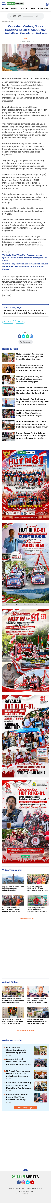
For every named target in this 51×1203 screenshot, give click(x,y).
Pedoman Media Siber (34, 1188)
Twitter (29, 1185)
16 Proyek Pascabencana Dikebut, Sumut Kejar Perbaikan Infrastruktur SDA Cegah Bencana (18, 1073)
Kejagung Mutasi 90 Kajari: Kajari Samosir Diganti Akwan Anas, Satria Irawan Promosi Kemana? (37, 1000)
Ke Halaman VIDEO (24, 918)
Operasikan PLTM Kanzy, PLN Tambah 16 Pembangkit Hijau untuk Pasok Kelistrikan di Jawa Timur (25, 311)
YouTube (34, 1185)
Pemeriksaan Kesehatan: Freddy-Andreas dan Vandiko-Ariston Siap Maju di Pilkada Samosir (37, 909)
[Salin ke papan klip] (31, 336)
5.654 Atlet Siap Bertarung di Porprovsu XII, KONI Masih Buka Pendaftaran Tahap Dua (18, 1085)
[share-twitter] (23, 336)
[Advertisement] (25, 950)
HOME (5, 8)
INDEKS (23, 8)
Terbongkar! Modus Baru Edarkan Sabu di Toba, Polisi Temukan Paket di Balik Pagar (12, 1021)
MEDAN (20, 322)
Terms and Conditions (25, 1191)
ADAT (32, 8)
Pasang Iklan (20, 1188)
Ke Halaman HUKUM (25, 1030)
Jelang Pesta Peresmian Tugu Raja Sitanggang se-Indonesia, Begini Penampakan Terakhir (13, 888)
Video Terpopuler (12, 870)
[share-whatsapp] (27, 336)
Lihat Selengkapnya (25, 1108)
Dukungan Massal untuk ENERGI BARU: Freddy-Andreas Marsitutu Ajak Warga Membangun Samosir (13, 909)
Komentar (27, 342)
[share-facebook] (19, 336)
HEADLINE (8, 322)
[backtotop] (25, 1171)
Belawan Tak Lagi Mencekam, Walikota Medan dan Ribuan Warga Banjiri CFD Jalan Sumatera (19, 1062)
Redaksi (11, 1188)
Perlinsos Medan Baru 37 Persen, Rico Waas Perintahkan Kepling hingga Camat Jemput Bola (19, 1097)
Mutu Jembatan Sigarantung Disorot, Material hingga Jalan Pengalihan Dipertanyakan (18, 1050)
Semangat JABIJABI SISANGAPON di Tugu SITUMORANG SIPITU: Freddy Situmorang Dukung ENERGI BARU (38, 888)
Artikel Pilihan (10, 982)
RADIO (14, 8)
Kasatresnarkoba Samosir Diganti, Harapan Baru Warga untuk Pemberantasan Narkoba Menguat (13, 1000)
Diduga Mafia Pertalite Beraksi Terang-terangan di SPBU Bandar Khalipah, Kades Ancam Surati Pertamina (37, 1021)
